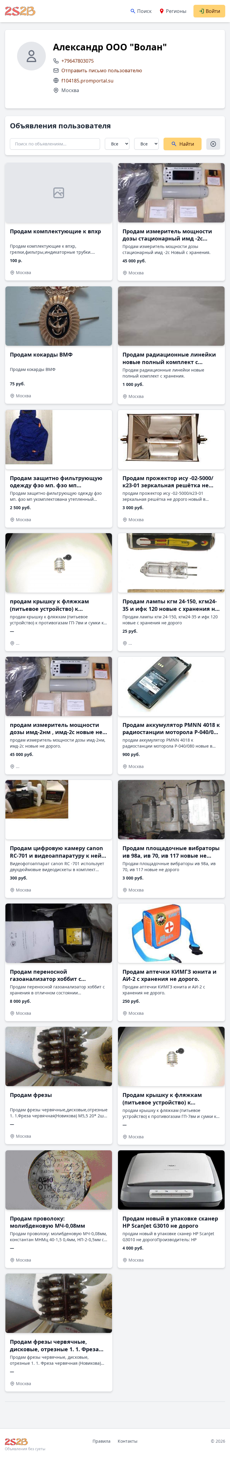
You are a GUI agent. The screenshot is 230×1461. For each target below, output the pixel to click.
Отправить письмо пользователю (101, 70)
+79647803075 (77, 61)
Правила (102, 1441)
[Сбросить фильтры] (213, 144)
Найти (186, 144)
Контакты (127, 1441)
